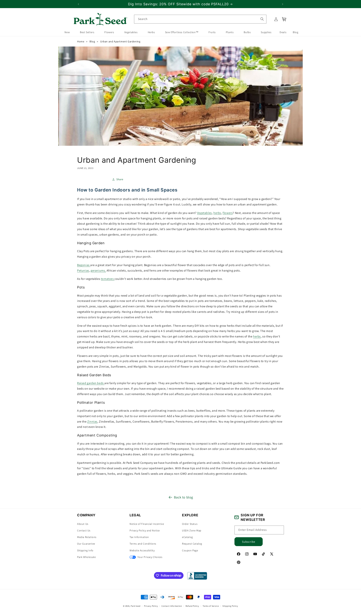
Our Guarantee (86, 543)
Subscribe (248, 541)
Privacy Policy (151, 605)
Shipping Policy (230, 605)
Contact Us (83, 530)
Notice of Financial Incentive (147, 523)
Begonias (83, 265)
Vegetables (204, 213)
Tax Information (139, 537)
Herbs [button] (151, 32)
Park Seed (135, 606)
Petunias (83, 270)
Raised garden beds (90, 383)
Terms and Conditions (143, 543)
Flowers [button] (109, 32)
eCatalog (187, 537)
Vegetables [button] (131, 32)
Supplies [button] (266, 32)
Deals (283, 32)
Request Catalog (192, 543)
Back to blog (183, 497)
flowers (228, 213)
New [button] (67, 32)
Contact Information (172, 605)
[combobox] (200, 19)
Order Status (189, 523)
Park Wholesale (86, 557)
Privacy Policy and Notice (145, 530)
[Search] (262, 19)
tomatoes (108, 279)
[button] (284, 19)
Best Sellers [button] (87, 32)
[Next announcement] (282, 4)
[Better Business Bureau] (197, 576)
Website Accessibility (142, 550)
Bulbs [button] (247, 32)
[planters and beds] (104, 383)
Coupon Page (190, 550)
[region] (180, 4)
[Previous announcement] (78, 4)
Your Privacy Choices (149, 557)
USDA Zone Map (191, 530)
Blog (295, 32)
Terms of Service (211, 605)
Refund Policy (192, 605)
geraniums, (98, 270)
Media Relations (86, 537)
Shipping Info (85, 550)
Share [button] (119, 179)
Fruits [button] (212, 32)
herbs (217, 213)
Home (80, 41)
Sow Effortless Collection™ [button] (182, 32)
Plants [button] (230, 32)
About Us (82, 523)
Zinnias (92, 421)
